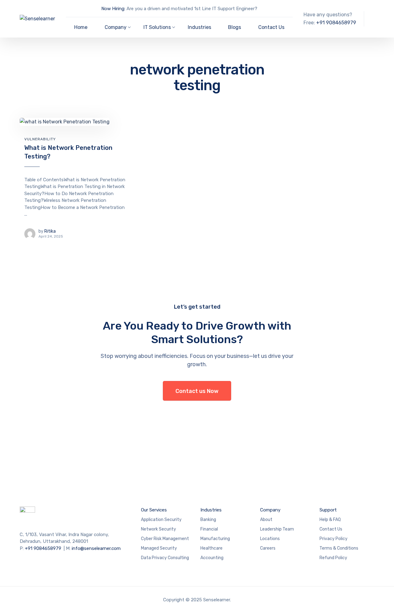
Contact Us (271, 27)
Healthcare (211, 548)
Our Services (154, 510)
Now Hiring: (113, 8)
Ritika (50, 231)
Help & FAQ (330, 519)
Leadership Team (277, 529)
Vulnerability (40, 139)
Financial (209, 529)
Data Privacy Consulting (165, 557)
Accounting (211, 557)
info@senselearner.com (96, 548)
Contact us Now (197, 391)
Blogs (234, 27)
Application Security (161, 519)
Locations (270, 538)
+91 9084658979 (336, 23)
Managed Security (159, 548)
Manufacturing (215, 538)
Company (116, 27)
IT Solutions (157, 27)
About (266, 519)
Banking (208, 519)
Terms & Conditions (339, 548)
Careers (267, 548)
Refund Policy (333, 557)
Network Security (158, 529)
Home (80, 27)
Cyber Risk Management (165, 538)
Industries (199, 27)
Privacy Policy (334, 538)
